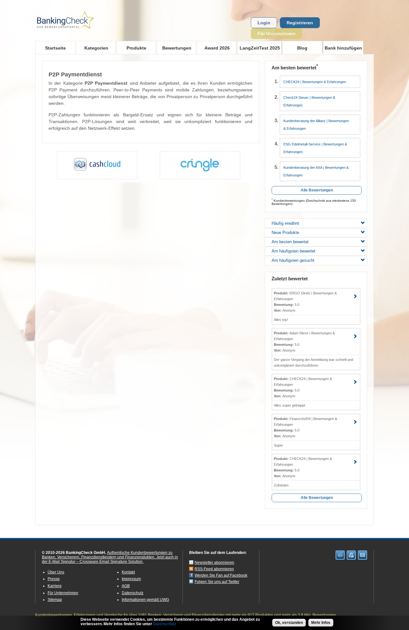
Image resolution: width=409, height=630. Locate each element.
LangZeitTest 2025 (258, 48)
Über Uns (56, 572)
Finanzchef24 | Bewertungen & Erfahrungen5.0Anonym (305, 427)
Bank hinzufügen (343, 48)
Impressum (131, 579)
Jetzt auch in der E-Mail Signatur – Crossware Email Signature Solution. (110, 559)
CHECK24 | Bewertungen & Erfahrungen (314, 82)
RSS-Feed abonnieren (214, 569)
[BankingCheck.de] (83, 32)
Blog (302, 48)
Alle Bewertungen (317, 190)
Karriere (55, 586)
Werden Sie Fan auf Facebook (221, 575)
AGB (126, 586)
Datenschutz (132, 593)
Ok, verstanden (289, 622)
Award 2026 (213, 48)
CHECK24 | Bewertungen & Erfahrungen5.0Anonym (303, 387)
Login (264, 22)
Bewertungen (174, 48)
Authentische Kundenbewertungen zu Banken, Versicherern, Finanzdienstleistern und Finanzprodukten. (107, 554)
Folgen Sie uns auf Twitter (217, 581)
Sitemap (55, 599)
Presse (54, 579)
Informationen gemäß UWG (145, 599)
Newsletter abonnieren (214, 562)
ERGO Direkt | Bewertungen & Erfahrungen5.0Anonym (305, 301)
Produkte (131, 48)
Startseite (55, 48)
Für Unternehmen (277, 33)
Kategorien (92, 48)
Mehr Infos (320, 622)
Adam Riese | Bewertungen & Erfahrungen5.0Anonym (304, 341)
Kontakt (128, 572)
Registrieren (300, 22)
